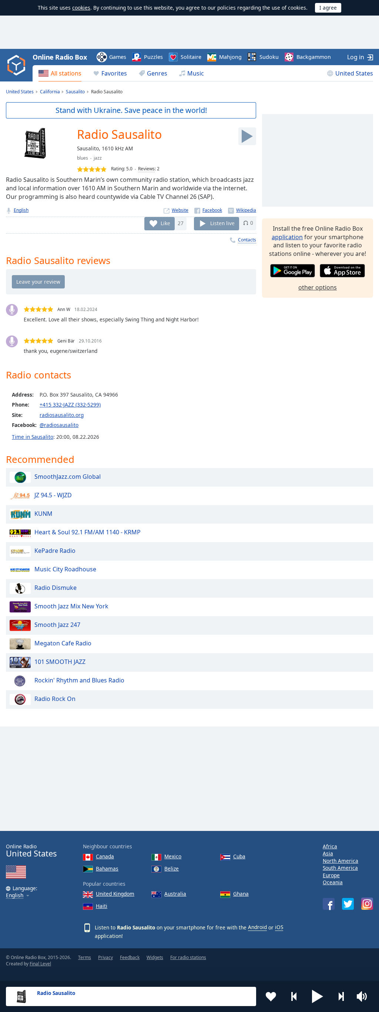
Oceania (333, 882)
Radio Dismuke (55, 588)
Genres (157, 73)
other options (317, 287)
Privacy (105, 957)
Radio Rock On (55, 699)
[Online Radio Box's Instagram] (367, 904)
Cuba (239, 856)
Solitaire (191, 56)
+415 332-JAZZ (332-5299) (70, 404)
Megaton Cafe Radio (62, 643)
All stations (66, 73)
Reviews (146, 169)
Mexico (172, 856)
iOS (279, 927)
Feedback (130, 957)
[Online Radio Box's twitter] (348, 904)
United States (354, 73)
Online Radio (31, 851)
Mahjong (230, 56)
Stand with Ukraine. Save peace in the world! (131, 110)
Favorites (114, 73)
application (287, 237)
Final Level (40, 964)
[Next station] (341, 996)
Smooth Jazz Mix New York (71, 606)
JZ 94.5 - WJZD (53, 495)
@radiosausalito (59, 424)
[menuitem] (59, 73)
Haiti (101, 905)
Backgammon (313, 56)
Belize (171, 868)
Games (117, 56)
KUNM (43, 514)
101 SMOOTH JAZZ (59, 662)
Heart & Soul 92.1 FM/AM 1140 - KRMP (87, 532)
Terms (84, 957)
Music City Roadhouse (65, 569)
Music (195, 73)
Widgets (155, 957)
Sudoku (269, 56)
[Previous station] (294, 996)
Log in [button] (355, 57)
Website (180, 210)
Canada (105, 856)
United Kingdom (115, 893)
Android (257, 927)
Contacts (247, 240)
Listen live (222, 222)
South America (340, 867)
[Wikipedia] (242, 210)
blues (82, 158)
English (21, 210)
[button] (317, 996)
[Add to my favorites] (271, 996)
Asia (328, 853)
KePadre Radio (55, 551)
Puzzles (153, 56)
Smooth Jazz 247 (57, 625)
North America (340, 860)
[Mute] (364, 996)
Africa (330, 846)
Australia (175, 893)
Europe (331, 875)
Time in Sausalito (32, 436)
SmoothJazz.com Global (67, 476)
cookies (81, 7)
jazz (98, 158)
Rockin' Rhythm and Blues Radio (79, 680)
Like (165, 222)
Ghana (241, 893)
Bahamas (107, 868)
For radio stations (188, 957)
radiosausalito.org (62, 414)
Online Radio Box (60, 57)
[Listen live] (247, 136)
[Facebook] (208, 210)
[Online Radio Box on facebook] (329, 904)
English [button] (14, 895)
